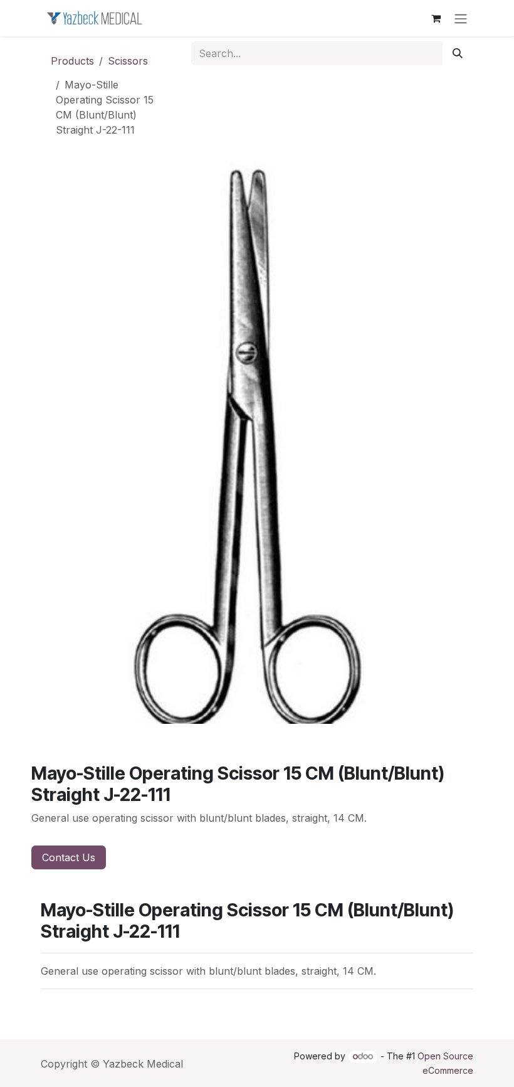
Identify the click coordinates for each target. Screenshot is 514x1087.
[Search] (457, 53)
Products (72, 61)
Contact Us (68, 857)
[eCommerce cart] (435, 18)
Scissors (128, 61)
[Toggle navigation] (460, 18)
